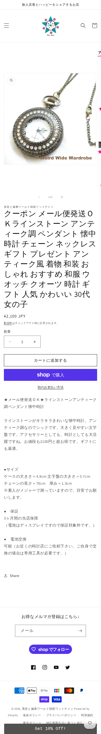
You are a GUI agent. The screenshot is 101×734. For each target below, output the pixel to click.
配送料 (8, 323)
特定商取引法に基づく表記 (64, 723)
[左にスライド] (39, 197)
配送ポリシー (32, 723)
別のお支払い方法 (50, 387)
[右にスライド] (62, 197)
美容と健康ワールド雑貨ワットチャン (48, 708)
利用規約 (87, 715)
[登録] (80, 631)
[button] (6, 25)
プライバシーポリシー (61, 715)
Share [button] (14, 575)
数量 (7, 331)
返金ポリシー (32, 715)
